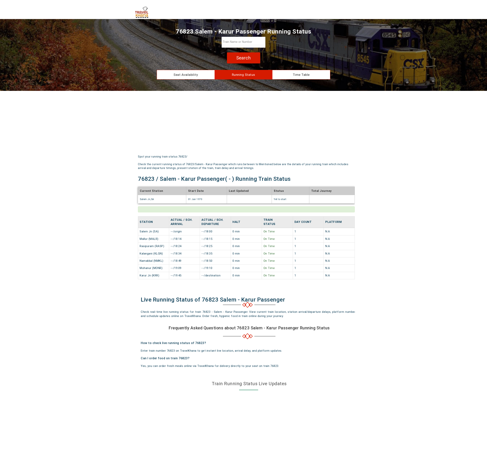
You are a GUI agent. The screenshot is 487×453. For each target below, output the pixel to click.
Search (243, 58)
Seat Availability (185, 75)
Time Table (301, 75)
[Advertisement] (243, 124)
